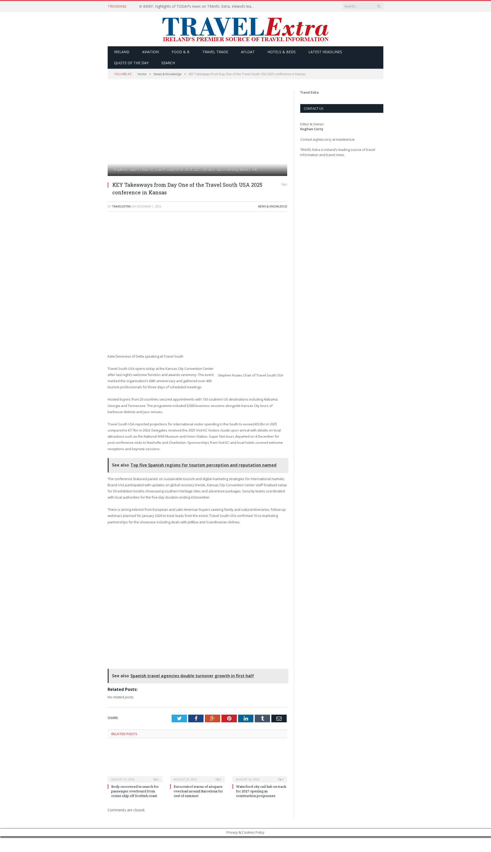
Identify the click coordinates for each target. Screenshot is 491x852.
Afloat (248, 51)
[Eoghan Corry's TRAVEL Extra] (245, 29)
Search (168, 62)
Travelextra (121, 206)
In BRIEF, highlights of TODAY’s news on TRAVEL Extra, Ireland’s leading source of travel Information (198, 6)
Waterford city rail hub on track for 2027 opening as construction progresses (261, 791)
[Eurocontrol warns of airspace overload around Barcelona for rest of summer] (197, 763)
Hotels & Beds (281, 51)
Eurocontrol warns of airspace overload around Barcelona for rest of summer (198, 791)
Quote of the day (131, 62)
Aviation (150, 51)
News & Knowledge (272, 206)
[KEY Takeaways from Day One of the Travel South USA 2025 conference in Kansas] (197, 133)
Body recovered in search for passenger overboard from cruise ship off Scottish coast (135, 791)
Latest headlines (325, 51)
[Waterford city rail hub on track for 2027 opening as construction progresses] (259, 763)
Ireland (121, 51)
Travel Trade (215, 51)
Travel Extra (309, 92)
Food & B (180, 51)
